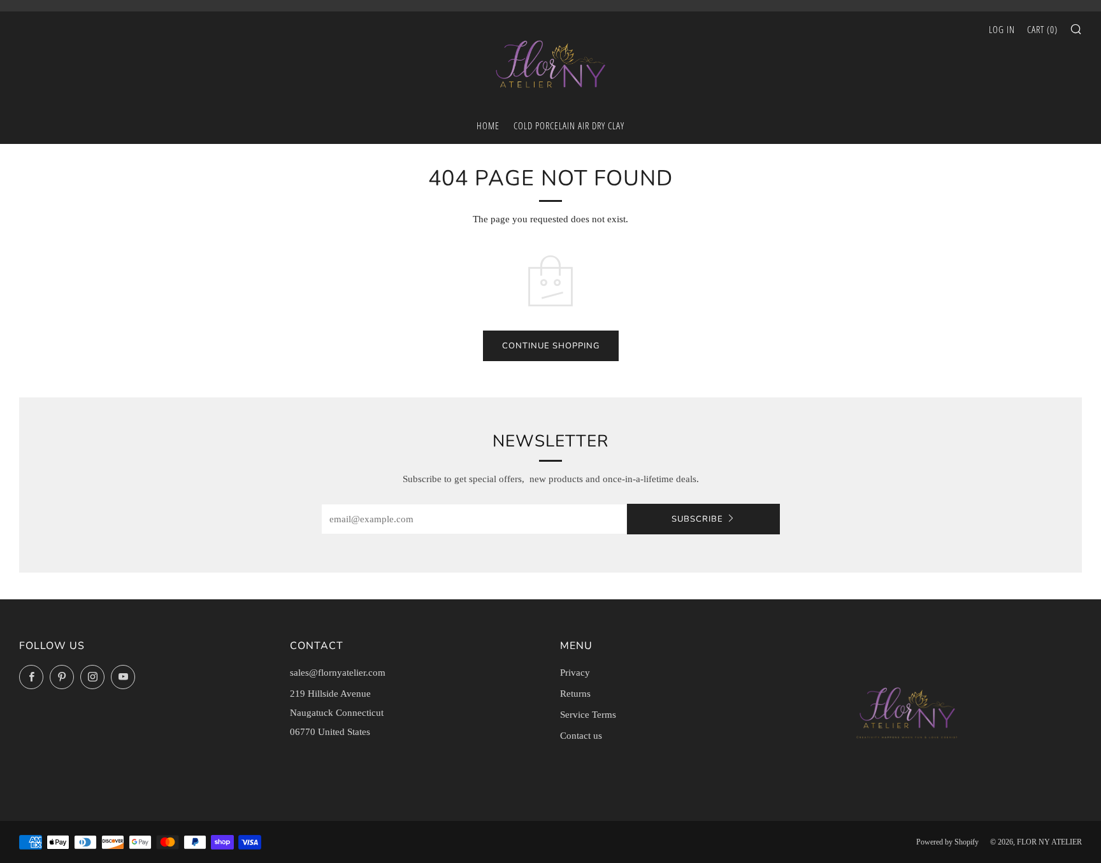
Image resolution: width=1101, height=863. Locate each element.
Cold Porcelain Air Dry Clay (569, 125)
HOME (488, 125)
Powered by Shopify (947, 842)
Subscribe (697, 519)
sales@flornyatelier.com (337, 672)
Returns (575, 693)
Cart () (1042, 29)
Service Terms (588, 715)
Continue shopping (551, 346)
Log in (1002, 29)
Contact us (581, 736)
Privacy (575, 672)
